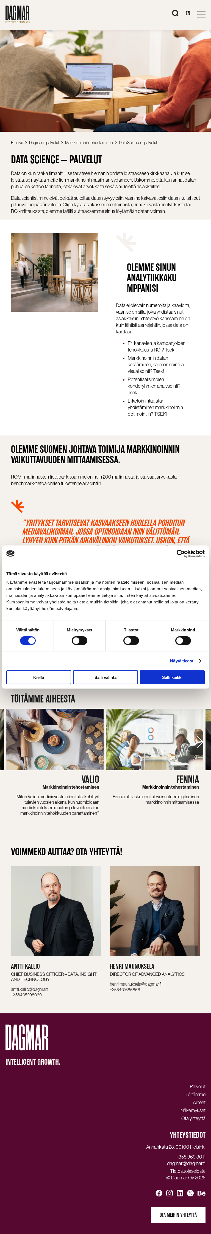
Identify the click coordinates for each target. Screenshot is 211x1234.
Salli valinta (105, 677)
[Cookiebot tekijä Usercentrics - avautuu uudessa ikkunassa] (181, 553)
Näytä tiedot (181, 660)
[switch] (79, 640)
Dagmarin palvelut (44, 142)
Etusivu (17, 142)
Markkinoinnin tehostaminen (89, 142)
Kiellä (38, 677)
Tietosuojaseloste (188, 1171)
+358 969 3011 (191, 1157)
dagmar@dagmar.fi (186, 1163)
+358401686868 (125, 989)
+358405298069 (26, 994)
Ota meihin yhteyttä (178, 1215)
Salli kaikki (172, 677)
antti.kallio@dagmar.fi (30, 989)
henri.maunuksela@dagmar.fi (136, 984)
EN (188, 13)
